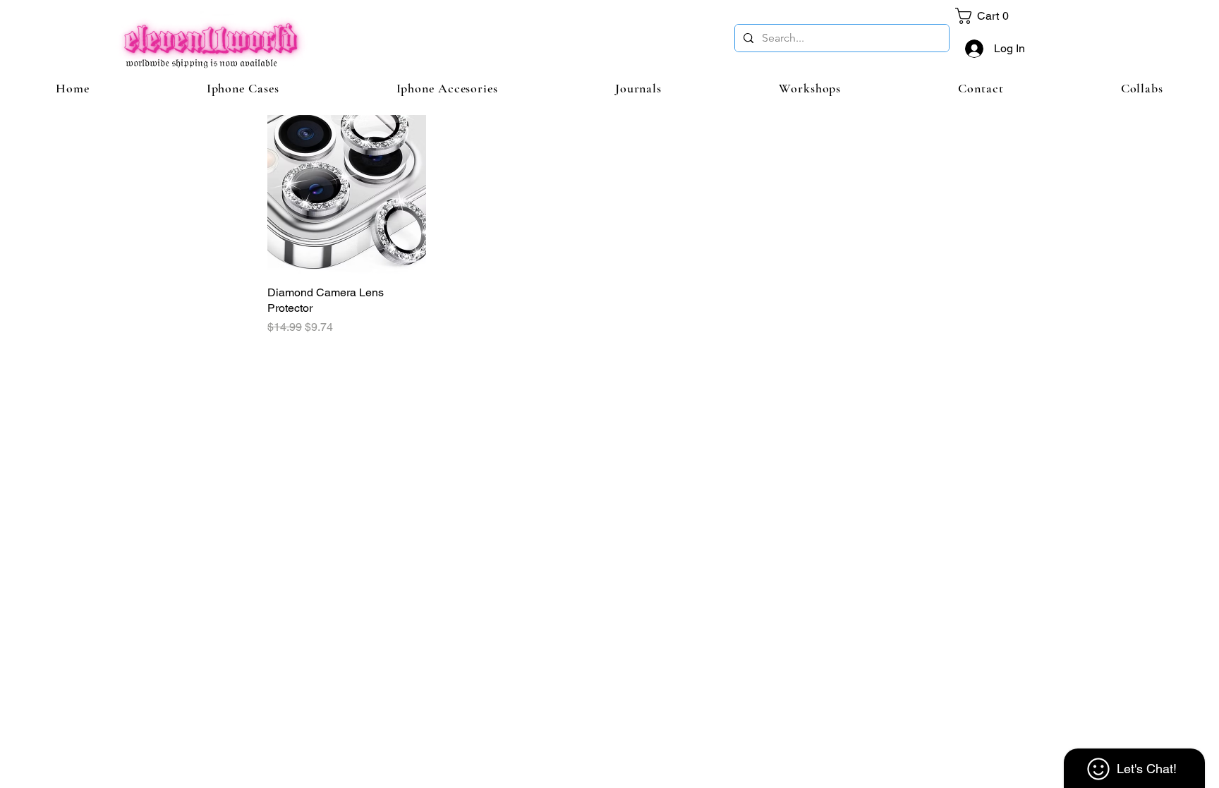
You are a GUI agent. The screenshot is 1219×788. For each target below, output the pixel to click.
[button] (986, 16)
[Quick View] (346, 194)
